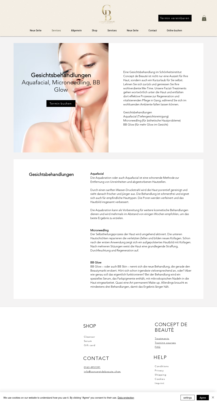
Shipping (161, 374)
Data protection (126, 397)
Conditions (162, 366)
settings (187, 397)
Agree (203, 397)
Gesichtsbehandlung (142, 72)
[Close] (213, 397)
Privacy (159, 370)
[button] (204, 18)
